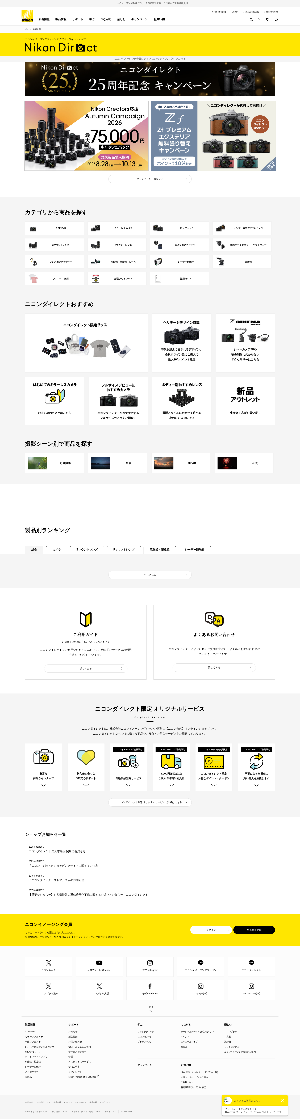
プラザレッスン (145, 1041)
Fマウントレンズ (123, 549)
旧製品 (28, 1076)
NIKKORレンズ (32, 1051)
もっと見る (150, 574)
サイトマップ (110, 1111)
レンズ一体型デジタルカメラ (39, 1046)
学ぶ (92, 19)
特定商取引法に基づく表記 (193, 1087)
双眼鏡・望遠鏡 (159, 549)
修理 (70, 1056)
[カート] (276, 19)
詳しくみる (86, 668)
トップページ (26, 29)
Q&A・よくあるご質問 (79, 1046)
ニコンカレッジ (145, 1036)
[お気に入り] (267, 19)
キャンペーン (139, 19)
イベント (185, 1036)
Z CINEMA (30, 1031)
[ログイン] (259, 19)
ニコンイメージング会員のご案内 (240, 1051)
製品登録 (72, 1036)
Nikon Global (272, 12)
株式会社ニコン (252, 12)
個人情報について (60, 1111)
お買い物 (159, 19)
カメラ (57, 549)
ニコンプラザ (230, 1031)
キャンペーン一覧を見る (150, 179)
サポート (77, 19)
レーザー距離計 (195, 549)
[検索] (251, 19)
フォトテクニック (146, 1031)
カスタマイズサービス (79, 1061)
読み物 (227, 1041)
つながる (105, 19)
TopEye (184, 1046)
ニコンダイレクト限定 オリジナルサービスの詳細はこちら (150, 802)
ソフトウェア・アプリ (36, 1056)
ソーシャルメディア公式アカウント (197, 1031)
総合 (34, 549)
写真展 (227, 1036)
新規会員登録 (254, 929)
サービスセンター (77, 1051)
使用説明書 (74, 1066)
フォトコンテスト (232, 1046)
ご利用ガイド (187, 1082)
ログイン (211, 929)
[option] (86, 136)
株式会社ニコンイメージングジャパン (69, 1102)
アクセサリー (32, 1071)
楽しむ (121, 19)
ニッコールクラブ (189, 1041)
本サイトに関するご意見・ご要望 (86, 1111)
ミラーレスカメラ (34, 1036)
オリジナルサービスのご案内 (194, 1077)
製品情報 (60, 19)
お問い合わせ (75, 1041)
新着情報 (44, 19)
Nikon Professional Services (82, 1076)
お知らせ (72, 1031)
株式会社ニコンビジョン (99, 1102)
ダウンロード (75, 1071)
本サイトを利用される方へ (36, 1111)
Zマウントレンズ (87, 549)
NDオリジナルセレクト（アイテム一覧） (200, 1072)
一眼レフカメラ (33, 1041)
